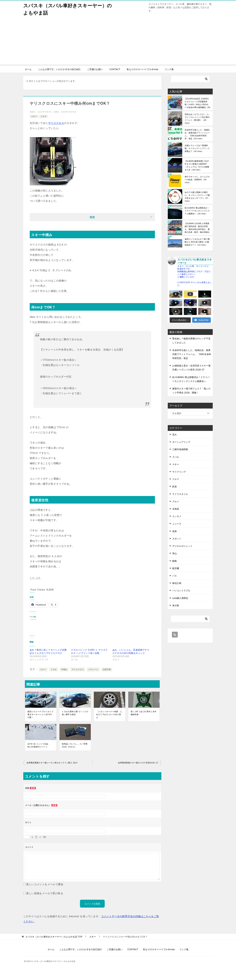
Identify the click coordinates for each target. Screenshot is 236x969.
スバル (175, 456)
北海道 (175, 508)
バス (174, 575)
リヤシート (93, 669)
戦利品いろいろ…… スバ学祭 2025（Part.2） (75, 745)
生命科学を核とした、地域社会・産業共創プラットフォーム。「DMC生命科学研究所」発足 (197, 134)
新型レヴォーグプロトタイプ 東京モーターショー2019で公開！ (40, 714)
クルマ (43, 116)
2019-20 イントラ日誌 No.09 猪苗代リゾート (37, 745)
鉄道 (174, 486)
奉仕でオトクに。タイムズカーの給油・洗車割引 (197, 179)
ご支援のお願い (95, 69)
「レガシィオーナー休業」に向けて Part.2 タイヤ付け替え (109, 714)
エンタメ (176, 516)
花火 (174, 434)
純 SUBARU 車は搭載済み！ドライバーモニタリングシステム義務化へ (197, 211)
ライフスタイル (180, 494)
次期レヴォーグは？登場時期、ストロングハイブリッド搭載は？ (197, 148)
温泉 (174, 531)
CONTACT (114, 69)
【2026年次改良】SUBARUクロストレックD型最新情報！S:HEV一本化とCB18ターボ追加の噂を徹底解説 (197, 103)
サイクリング (179, 471)
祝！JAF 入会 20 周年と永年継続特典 (144, 713)
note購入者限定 (180, 598)
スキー (34, 116)
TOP (53, 936)
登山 (174, 553)
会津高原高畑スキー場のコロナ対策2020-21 (138, 762)
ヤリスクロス (56, 123)
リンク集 (169, 69)
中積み (64, 669)
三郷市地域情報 (180, 449)
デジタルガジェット (182, 546)
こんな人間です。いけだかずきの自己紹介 (59, 69)
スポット (176, 538)
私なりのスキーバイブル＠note (142, 69)
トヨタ (54, 669)
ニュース (176, 523)
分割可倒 (107, 669)
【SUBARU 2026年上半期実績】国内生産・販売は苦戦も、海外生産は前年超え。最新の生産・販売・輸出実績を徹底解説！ (197, 227)
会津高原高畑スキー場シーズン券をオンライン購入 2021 (52, 762)
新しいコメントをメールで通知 (44, 884)
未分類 (175, 605)
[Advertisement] (118, 41)
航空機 (175, 568)
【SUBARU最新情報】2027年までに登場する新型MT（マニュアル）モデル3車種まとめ (197, 165)
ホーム (28, 69)
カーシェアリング (181, 442)
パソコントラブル (181, 590)
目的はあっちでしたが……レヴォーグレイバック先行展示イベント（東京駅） (197, 118)
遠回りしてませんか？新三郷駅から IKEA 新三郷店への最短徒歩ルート (197, 242)
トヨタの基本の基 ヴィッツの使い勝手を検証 (75, 713)
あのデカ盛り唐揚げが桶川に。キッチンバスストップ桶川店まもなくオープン (197, 196)
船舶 (174, 561)
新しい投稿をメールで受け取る (44, 893)
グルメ (175, 501)
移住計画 (176, 583)
